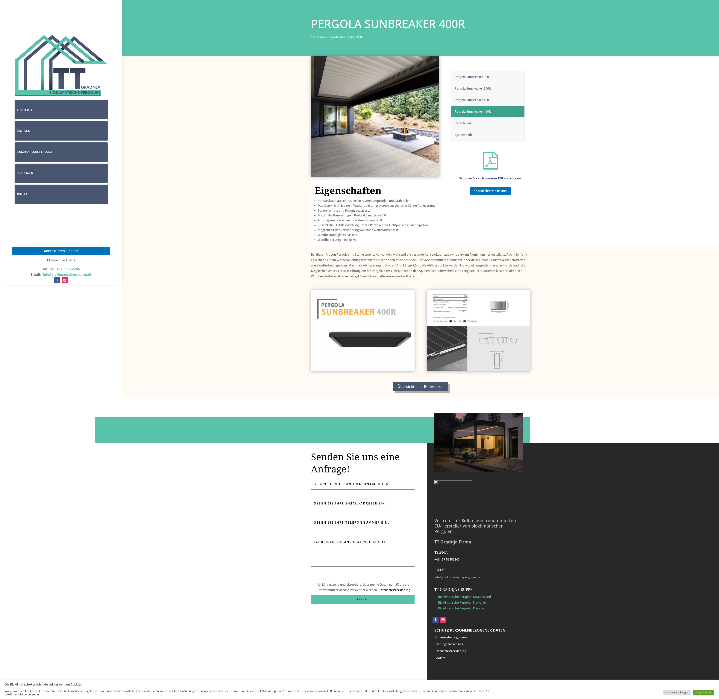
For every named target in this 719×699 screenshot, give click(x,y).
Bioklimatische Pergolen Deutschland (464, 597)
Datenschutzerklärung (394, 590)
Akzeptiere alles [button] (703, 692)
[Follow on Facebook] (57, 280)
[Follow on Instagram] (65, 280)
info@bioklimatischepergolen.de (457, 577)
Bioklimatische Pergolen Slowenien (463, 602)
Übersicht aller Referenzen (421, 386)
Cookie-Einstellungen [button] (676, 692)
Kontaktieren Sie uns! (61, 250)
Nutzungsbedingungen (450, 637)
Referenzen (24, 173)
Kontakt (22, 194)
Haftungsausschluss (448, 644)
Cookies (440, 658)
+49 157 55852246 (64, 268)
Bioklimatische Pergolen (34, 152)
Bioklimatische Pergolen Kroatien (461, 608)
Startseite (24, 110)
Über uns (23, 131)
